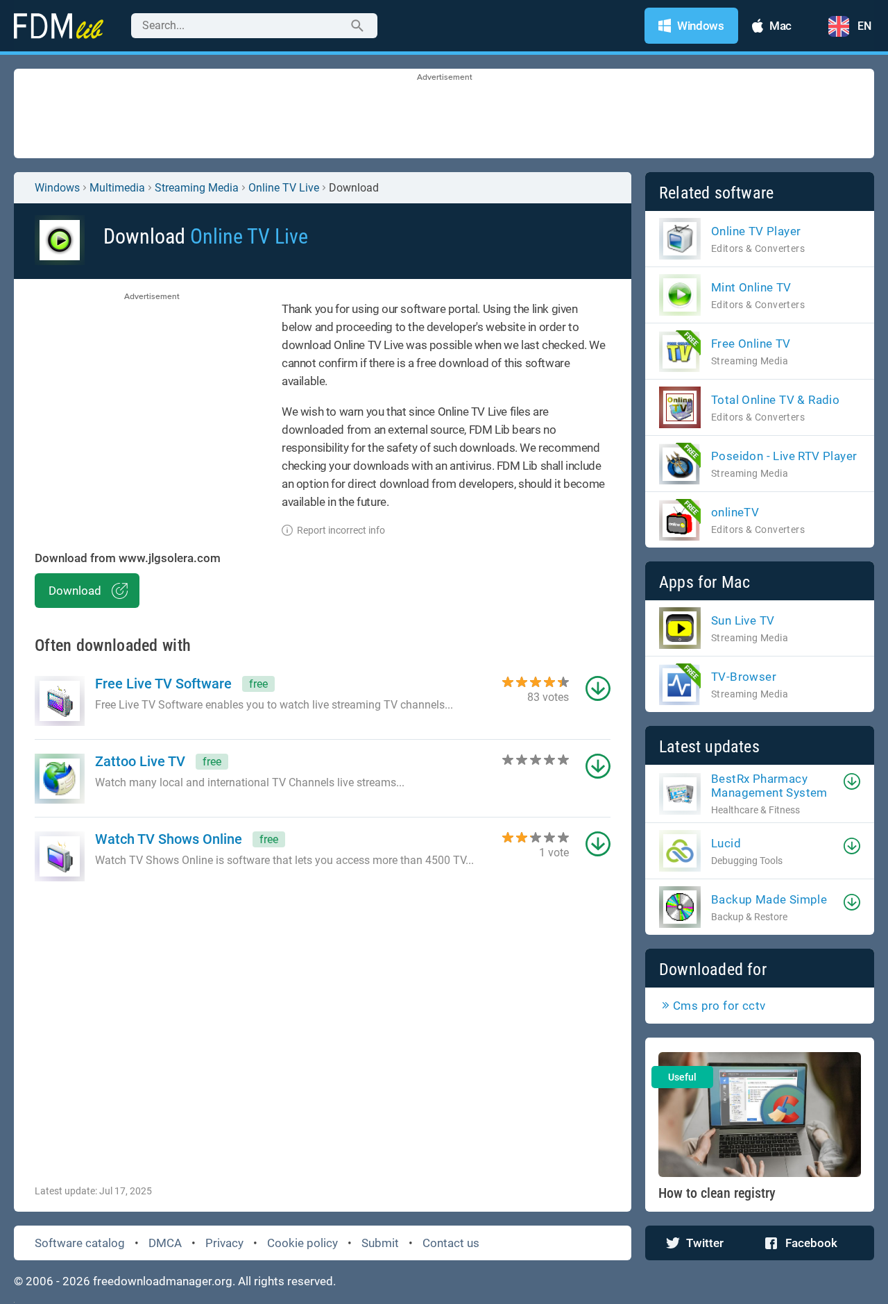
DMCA (165, 1243)
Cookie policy (302, 1243)
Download (75, 591)
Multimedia (117, 187)
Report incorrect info (341, 530)
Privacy (224, 1243)
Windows (57, 187)
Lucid (726, 843)
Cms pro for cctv (719, 1006)
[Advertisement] (444, 114)
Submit (380, 1243)
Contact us (450, 1243)
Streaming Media (197, 187)
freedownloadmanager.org (162, 1281)
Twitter (705, 1243)
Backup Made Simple (769, 899)
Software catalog (80, 1243)
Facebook (811, 1243)
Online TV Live (283, 187)
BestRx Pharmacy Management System (769, 785)
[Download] (852, 781)
